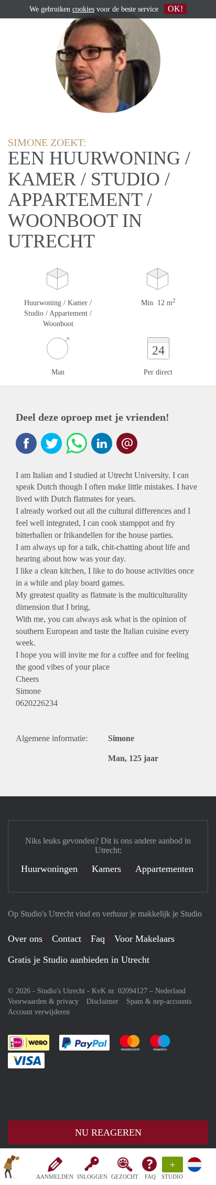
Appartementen (164, 869)
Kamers (106, 869)
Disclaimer (102, 1001)
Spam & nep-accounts (158, 1001)
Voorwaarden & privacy (43, 1001)
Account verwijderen (39, 1012)
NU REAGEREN (108, 1132)
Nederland (170, 991)
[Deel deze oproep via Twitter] (51, 443)
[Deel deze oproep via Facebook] (26, 443)
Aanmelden (54, 1176)
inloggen (92, 1176)
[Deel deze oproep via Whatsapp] (76, 443)
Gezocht (124, 1176)
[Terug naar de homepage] (11, 1169)
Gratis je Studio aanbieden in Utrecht (78, 959)
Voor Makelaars (144, 938)
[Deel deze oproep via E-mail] (126, 443)
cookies (83, 9)
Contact (66, 938)
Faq (98, 938)
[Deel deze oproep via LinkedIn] (101, 443)
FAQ (150, 1176)
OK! (175, 8)
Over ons (25, 938)
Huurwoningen (49, 869)
